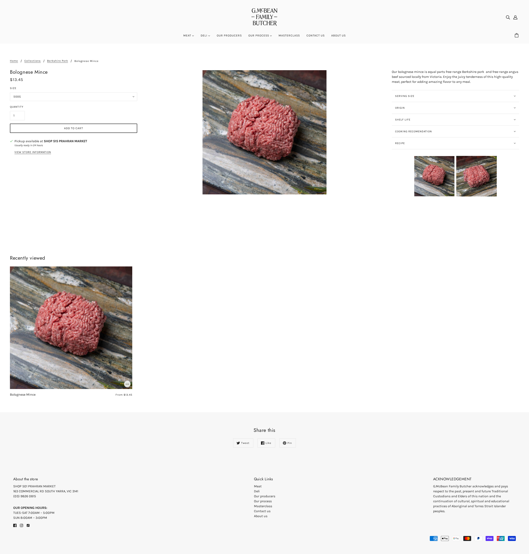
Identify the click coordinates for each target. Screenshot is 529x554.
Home (14, 60)
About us (260, 516)
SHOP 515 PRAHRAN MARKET (65, 141)
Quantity (16, 106)
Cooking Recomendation (413, 131)
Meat (258, 486)
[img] (508, 17)
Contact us (262, 511)
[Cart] (517, 35)
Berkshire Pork (57, 60)
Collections (32, 60)
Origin (400, 107)
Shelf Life (402, 119)
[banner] (264, 17)
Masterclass (263, 506)
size (13, 88)
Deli (257, 491)
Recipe (400, 143)
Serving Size (404, 96)
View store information (32, 152)
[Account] (515, 17)
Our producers (264, 496)
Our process (263, 501)
